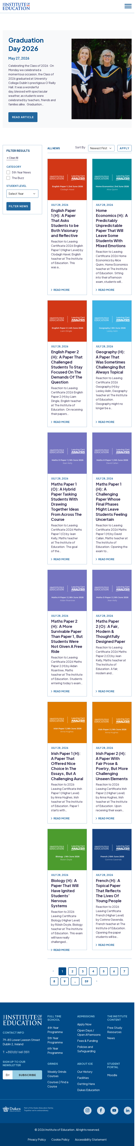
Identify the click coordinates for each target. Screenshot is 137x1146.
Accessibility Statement (91, 1139)
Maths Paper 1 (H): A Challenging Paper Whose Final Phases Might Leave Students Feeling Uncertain (111, 501)
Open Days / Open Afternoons (89, 1032)
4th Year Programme (55, 1030)
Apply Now (84, 1024)
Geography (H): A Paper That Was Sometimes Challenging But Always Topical (110, 361)
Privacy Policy (37, 1139)
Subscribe (27, 1075)
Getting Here (86, 1084)
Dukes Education (88, 1090)
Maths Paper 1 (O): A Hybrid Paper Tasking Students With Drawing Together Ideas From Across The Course (66, 501)
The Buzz (18, 178)
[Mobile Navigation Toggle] (128, 6)
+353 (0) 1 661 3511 (17, 1052)
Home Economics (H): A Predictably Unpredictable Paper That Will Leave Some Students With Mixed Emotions (112, 228)
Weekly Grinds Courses (56, 1074)
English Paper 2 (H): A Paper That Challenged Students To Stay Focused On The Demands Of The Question (67, 366)
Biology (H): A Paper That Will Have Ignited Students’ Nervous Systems (64, 893)
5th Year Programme (55, 1040)
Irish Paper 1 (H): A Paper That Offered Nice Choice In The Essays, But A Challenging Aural (67, 766)
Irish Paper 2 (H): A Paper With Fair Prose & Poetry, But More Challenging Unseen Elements (112, 766)
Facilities (83, 1078)
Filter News (18, 206)
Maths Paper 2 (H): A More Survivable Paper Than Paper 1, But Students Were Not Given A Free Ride (67, 636)
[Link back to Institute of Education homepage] (16, 6)
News (111, 1038)
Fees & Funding (87, 1041)
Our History (84, 1072)
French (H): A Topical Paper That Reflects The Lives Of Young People (108, 890)
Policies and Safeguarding (86, 1049)
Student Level (16, 185)
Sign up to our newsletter (14, 1063)
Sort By (80, 147)
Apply (124, 148)
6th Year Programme (55, 1050)
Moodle (112, 1075)
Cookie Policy (60, 1139)
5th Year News (21, 172)
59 (86, 981)
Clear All (13, 157)
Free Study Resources (114, 1030)
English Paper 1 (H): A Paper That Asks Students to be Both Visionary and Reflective (65, 223)
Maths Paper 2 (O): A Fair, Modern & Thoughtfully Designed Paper (110, 631)
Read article (23, 117)
